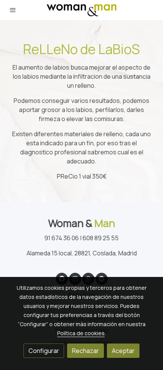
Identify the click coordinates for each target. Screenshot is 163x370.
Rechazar (85, 351)
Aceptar (123, 351)
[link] (82, 10)
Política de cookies (81, 333)
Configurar (43, 351)
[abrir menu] (13, 9)
